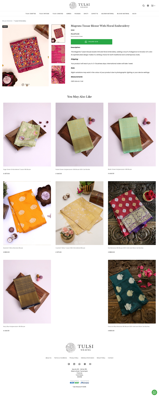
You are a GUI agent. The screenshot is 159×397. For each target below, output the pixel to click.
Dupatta (95, 14)
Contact (110, 358)
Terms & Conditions (60, 358)
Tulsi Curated (58, 14)
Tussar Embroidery (20, 21)
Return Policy (101, 358)
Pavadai (78, 14)
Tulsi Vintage (44, 14)
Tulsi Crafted (30, 14)
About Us (48, 358)
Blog (134, 14)
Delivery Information (87, 358)
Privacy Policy (74, 358)
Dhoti (86, 14)
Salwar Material (107, 14)
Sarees (68, 14)
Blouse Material (123, 14)
